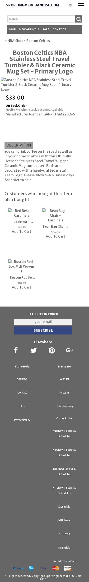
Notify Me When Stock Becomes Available (34, 109)
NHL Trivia (64, 547)
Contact (59, 29)
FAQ (22, 406)
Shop (12, 29)
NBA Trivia (64, 520)
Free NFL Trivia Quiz (64, 561)
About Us (22, 378)
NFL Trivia (64, 534)
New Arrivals (29, 29)
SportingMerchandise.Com (32, 5)
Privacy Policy (22, 420)
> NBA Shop (14, 41)
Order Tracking (64, 406)
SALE (46, 29)
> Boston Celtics (36, 41)
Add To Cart (21, 231)
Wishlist (64, 378)
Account (64, 392)
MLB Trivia (64, 506)
